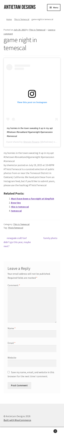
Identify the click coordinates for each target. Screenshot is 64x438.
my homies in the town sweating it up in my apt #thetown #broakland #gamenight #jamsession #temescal (30, 132)
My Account (10, 432)
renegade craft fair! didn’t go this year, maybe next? (17, 242)
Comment (14, 285)
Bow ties (16, 202)
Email (11, 342)
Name (12, 328)
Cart (49, 430)
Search (32, 432)
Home (9, 19)
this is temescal (20, 206)
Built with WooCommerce (17, 420)
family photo (50, 238)
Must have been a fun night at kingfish (32, 198)
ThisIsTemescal (15, 227)
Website (12, 357)
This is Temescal (21, 19)
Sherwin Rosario (31, 142)
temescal (16, 210)
